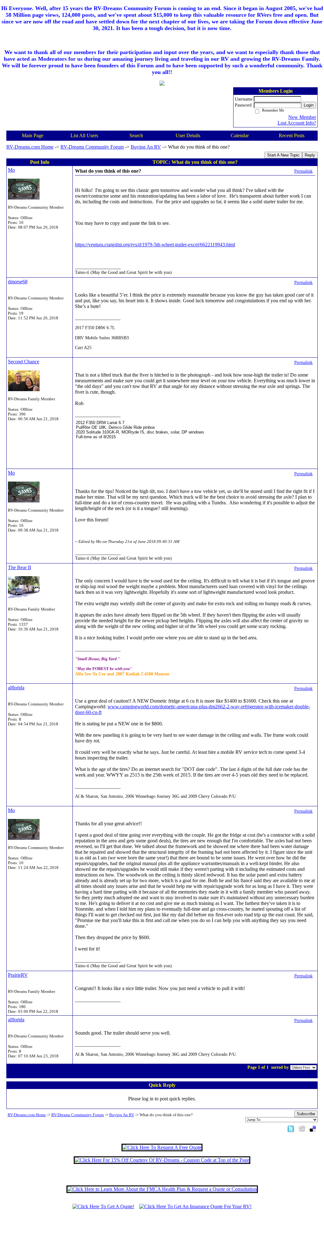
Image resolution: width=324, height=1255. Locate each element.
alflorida (16, 687)
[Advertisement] (162, 1235)
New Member (302, 117)
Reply (310, 155)
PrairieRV (18, 975)
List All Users (84, 135)
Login (309, 105)
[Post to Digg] (302, 1128)
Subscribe (306, 1113)
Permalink (303, 171)
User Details (188, 135)
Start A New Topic (283, 155)
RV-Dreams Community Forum (92, 147)
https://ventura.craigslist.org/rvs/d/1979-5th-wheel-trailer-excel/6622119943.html (155, 244)
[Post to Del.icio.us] (313, 1128)
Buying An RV (146, 147)
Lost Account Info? (296, 123)
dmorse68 (18, 281)
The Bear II (19, 567)
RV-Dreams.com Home (29, 147)
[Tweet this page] (291, 1128)
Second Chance (23, 361)
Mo (11, 170)
